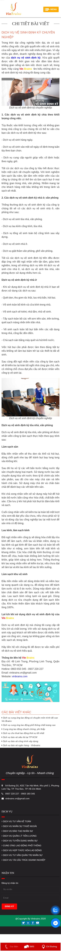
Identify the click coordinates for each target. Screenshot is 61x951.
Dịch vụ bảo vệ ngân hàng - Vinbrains (21, 745)
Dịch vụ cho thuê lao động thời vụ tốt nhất (23, 733)
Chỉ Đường (51, 946)
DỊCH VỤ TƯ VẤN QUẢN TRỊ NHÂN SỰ (22, 855)
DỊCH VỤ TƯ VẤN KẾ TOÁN (16, 821)
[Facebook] (33, 922)
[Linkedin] (28, 922)
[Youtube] (38, 922)
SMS (31, 946)
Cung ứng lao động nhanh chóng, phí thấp (23, 729)
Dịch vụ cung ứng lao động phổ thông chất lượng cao (29, 725)
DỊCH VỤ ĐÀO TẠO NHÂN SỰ (17, 831)
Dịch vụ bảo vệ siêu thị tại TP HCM (19, 737)
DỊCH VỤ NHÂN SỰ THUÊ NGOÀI (19, 826)
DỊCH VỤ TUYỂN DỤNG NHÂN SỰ (20, 840)
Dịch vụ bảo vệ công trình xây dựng (20, 741)
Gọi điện (13, 946)
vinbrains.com (19, 676)
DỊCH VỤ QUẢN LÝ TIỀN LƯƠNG (19, 836)
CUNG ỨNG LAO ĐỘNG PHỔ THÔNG (21, 845)
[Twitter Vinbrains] (23, 922)
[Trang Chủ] (13, 8)
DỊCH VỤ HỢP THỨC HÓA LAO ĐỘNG (22, 850)
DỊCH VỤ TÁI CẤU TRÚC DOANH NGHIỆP (23, 860)
